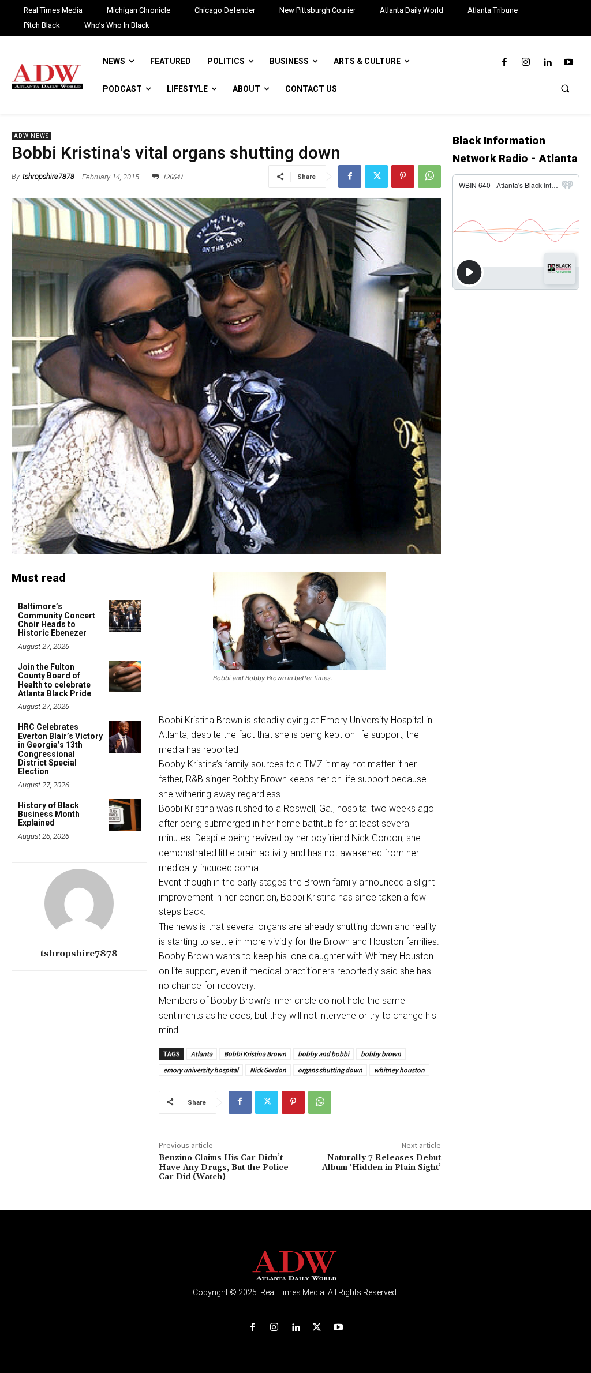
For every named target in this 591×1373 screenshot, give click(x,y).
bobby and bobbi (323, 1053)
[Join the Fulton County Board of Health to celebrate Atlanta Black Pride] (124, 676)
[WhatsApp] (429, 176)
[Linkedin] (547, 62)
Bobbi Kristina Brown (255, 1053)
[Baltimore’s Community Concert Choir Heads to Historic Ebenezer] (124, 616)
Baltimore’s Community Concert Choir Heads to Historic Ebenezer (56, 619)
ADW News (31, 136)
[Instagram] (525, 62)
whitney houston (399, 1070)
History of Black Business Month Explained (49, 814)
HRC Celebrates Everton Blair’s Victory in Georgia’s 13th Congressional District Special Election (60, 749)
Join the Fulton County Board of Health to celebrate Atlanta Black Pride (54, 680)
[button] (565, 88)
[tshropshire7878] (79, 903)
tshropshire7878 (48, 176)
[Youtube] (569, 62)
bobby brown (381, 1053)
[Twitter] (376, 176)
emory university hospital (200, 1070)
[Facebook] (504, 62)
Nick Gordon (268, 1070)
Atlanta (201, 1053)
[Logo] (295, 1266)
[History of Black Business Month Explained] (124, 815)
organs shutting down (330, 1070)
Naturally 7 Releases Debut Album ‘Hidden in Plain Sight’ (381, 1163)
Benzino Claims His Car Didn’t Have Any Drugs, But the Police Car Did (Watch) (224, 1168)
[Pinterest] (402, 176)
